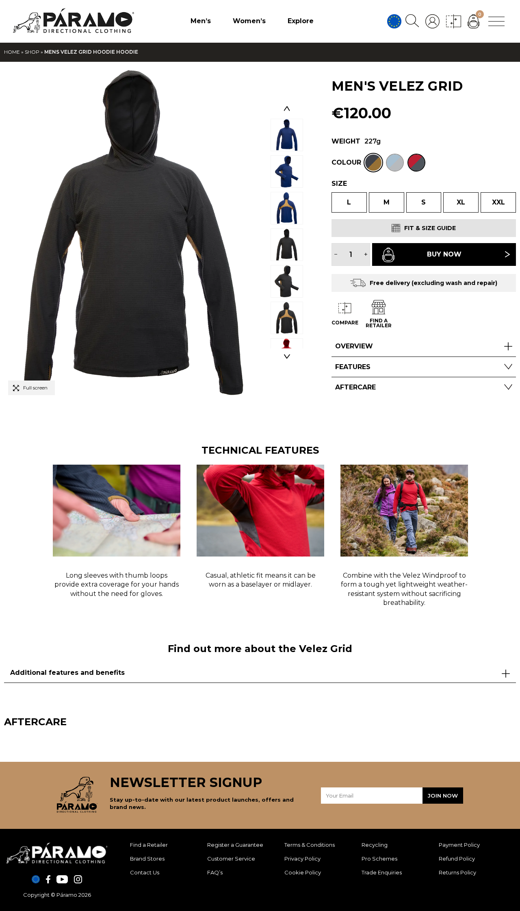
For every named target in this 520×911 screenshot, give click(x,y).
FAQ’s (215, 872)
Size (339, 183)
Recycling (375, 844)
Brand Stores (147, 858)
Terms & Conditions (309, 844)
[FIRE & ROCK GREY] (416, 162)
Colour (346, 162)
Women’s (249, 21)
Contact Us (144, 872)
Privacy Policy (302, 858)
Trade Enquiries (382, 872)
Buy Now (444, 254)
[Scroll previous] (287, 108)
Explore (301, 21)
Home (12, 52)
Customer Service (231, 858)
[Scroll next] (287, 356)
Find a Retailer (149, 844)
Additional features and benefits (67, 672)
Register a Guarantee (235, 844)
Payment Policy (459, 844)
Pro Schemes (379, 858)
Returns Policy (457, 872)
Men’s (201, 21)
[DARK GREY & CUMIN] (373, 162)
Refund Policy (457, 858)
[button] (31, 387)
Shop (32, 52)
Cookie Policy (302, 872)
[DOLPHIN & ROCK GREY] (395, 162)
